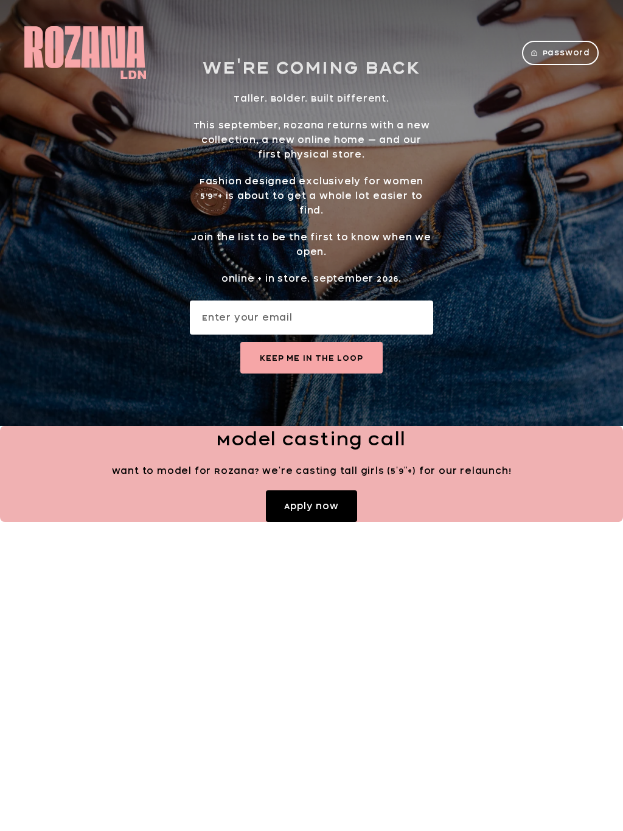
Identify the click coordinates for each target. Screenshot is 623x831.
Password (566, 52)
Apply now (311, 506)
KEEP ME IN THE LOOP (311, 357)
